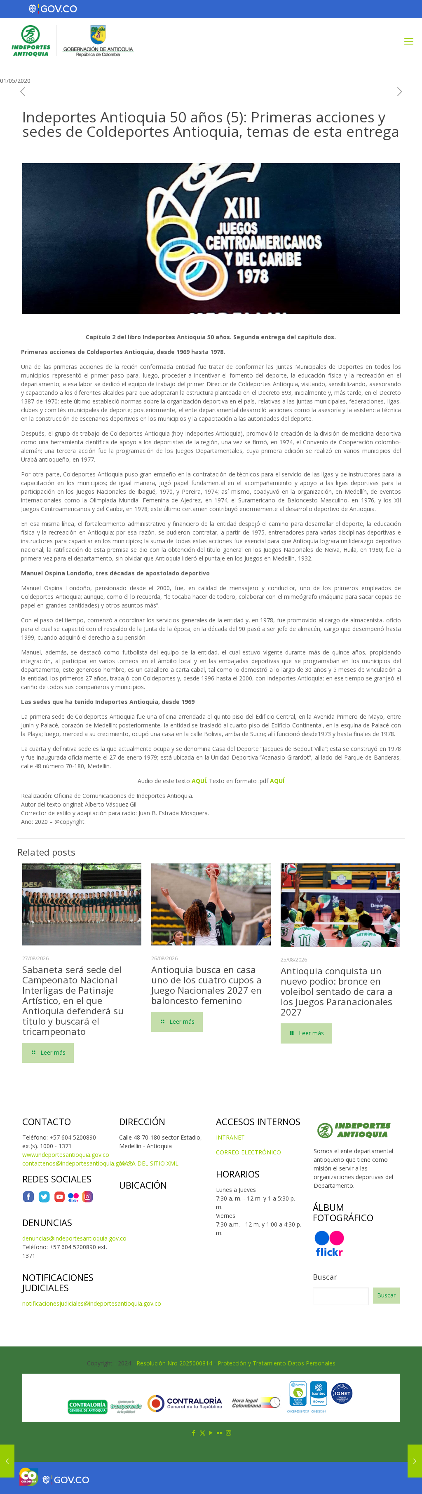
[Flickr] (73, 1201)
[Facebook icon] (194, 1432)
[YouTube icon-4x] (60, 1201)
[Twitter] (44, 1201)
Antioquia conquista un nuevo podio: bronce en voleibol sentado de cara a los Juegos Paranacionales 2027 (337, 991)
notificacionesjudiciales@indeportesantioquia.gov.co (91, 1303)
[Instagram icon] (228, 1432)
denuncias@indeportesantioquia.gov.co (74, 1238)
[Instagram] (87, 1201)
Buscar (325, 1276)
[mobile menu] (409, 41)
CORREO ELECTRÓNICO (248, 1152)
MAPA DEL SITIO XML (148, 1163)
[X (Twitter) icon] (202, 1432)
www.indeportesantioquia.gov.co (65, 1155)
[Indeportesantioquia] (71, 40)
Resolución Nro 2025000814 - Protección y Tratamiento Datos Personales (235, 1363)
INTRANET (230, 1137)
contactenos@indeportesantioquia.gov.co (77, 1163)
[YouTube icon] (211, 1432)
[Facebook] (28, 1201)
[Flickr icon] (220, 1432)
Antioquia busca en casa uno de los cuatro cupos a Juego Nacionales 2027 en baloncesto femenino (206, 984)
